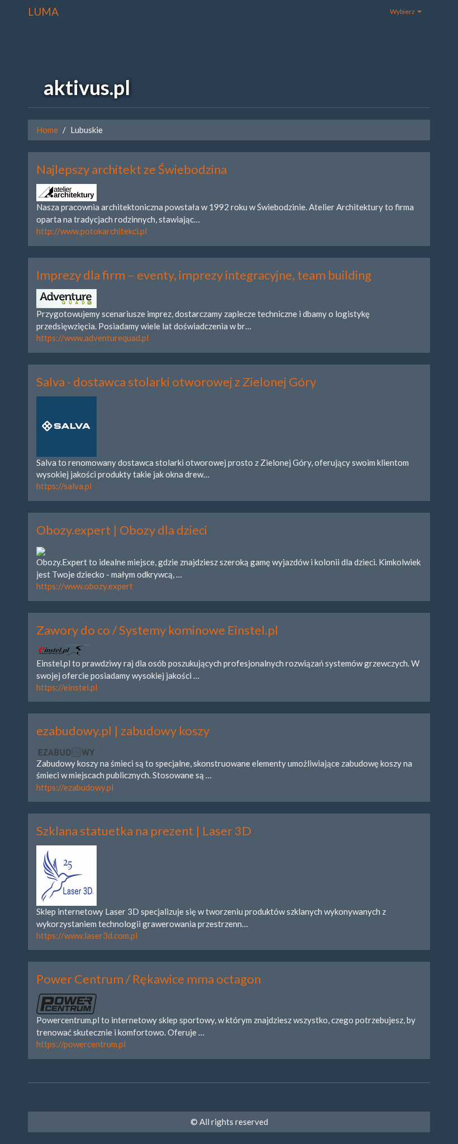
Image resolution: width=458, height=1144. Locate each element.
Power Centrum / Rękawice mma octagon (148, 978)
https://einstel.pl (66, 687)
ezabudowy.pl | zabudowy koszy (122, 730)
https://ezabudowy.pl (74, 787)
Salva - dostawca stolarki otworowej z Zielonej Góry (176, 381)
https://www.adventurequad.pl (92, 338)
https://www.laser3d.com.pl (86, 935)
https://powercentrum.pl (81, 1044)
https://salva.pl (64, 486)
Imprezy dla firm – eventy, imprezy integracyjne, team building (203, 274)
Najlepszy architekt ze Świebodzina (131, 169)
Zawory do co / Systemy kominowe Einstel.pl (157, 629)
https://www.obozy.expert (84, 586)
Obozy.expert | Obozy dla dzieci (121, 529)
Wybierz (403, 11)
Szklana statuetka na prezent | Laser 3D (143, 830)
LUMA (43, 11)
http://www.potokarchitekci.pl (91, 231)
